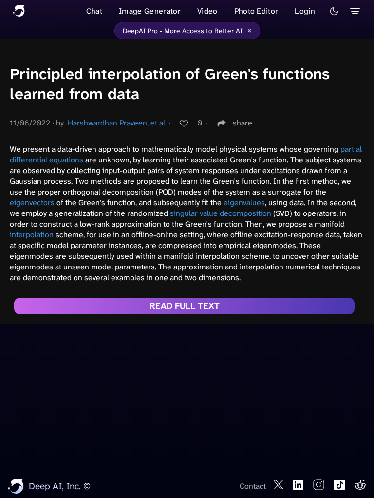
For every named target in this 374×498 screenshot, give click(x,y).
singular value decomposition (220, 213)
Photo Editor (256, 11)
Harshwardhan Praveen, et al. (117, 123)
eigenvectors (32, 202)
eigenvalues (244, 202)
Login (305, 11)
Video (207, 11)
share (242, 123)
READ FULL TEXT (185, 306)
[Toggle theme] (334, 11)
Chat (94, 11)
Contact (253, 486)
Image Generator (150, 11)
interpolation (32, 235)
